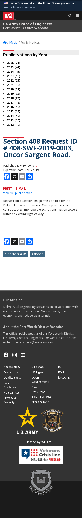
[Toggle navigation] (76, 16)
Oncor (37, 253)
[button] (20, 7)
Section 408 (15, 253)
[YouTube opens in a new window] (23, 355)
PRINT (7, 188)
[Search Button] (68, 16)
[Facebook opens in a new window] (6, 355)
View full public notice (17, 193)
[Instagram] (14, 355)
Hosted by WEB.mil (39, 442)
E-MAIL (21, 188)
